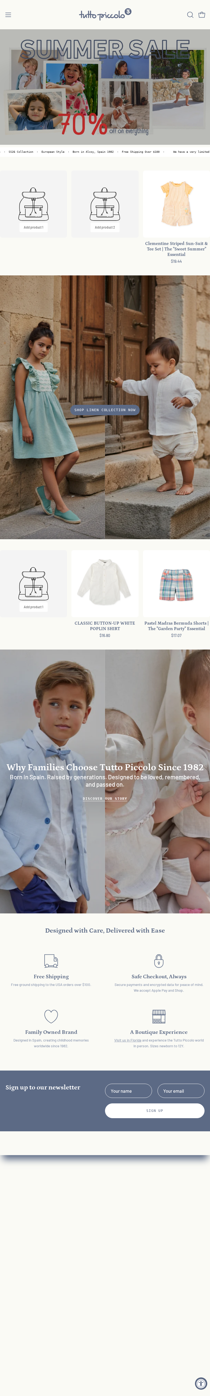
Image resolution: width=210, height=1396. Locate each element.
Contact (118, 1215)
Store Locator (124, 1282)
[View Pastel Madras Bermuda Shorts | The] (176, 583)
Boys (10, 1215)
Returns (118, 1225)
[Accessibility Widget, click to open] (201, 1383)
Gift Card (14, 1244)
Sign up (155, 1111)
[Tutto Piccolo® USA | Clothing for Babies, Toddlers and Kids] (105, 14)
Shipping (119, 1234)
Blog (114, 1263)
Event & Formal (20, 1225)
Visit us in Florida (127, 1040)
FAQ (114, 1196)
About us (119, 1206)
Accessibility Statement (134, 1253)
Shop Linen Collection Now (105, 410)
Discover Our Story (105, 799)
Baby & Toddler (20, 1196)
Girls (9, 1206)
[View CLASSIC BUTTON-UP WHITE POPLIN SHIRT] (104, 583)
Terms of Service (127, 1244)
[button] (190, 15)
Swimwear (15, 1234)
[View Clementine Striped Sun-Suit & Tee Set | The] (176, 204)
